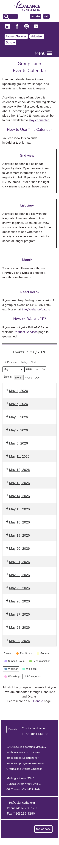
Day (37, 377)
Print (7, 378)
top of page (43, 829)
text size (35, 16)
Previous (12, 362)
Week (28, 377)
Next (33, 362)
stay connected (39, 120)
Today (24, 362)
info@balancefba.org (36, 309)
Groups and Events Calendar (24, 769)
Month (18, 377)
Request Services (16, 36)
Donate (10, 42)
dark (47, 16)
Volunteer (37, 36)
